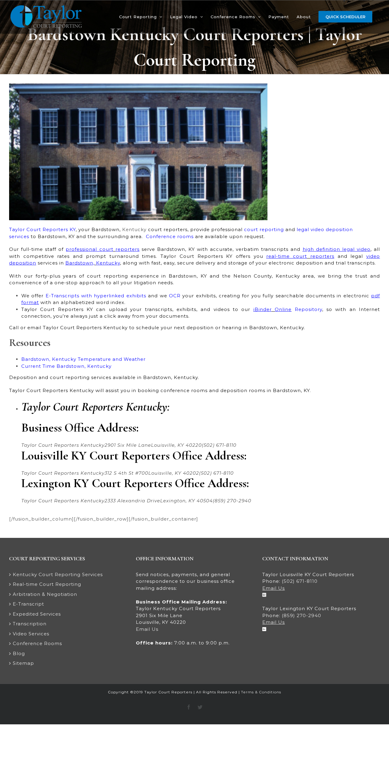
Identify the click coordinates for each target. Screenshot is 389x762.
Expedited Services (37, 614)
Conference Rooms (37, 643)
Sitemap (23, 663)
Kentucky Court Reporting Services (58, 574)
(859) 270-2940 (301, 615)
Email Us (147, 629)
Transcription (29, 624)
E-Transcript (28, 604)
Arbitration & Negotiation (45, 594)
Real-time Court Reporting (47, 584)
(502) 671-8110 (300, 581)
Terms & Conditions (261, 692)
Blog (19, 653)
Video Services (31, 634)
